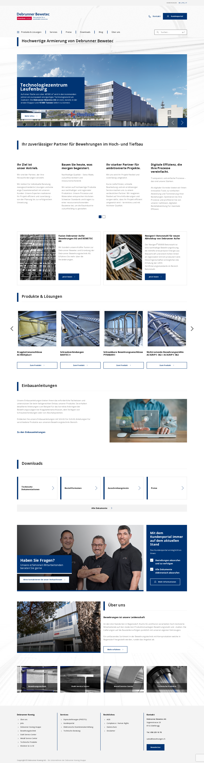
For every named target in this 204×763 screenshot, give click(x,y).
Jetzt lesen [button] (67, 277)
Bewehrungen (172, 3)
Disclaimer (111, 731)
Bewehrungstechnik (28, 731)
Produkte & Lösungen (31, 32)
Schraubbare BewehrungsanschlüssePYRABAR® (123, 353)
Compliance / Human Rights (118, 723)
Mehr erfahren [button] (113, 649)
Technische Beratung (72, 731)
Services (53, 32)
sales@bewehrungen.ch (156, 739)
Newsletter (156, 747)
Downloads (85, 32)
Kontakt (157, 16)
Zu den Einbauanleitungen (31, 432)
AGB (108, 719)
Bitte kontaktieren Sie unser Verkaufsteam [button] (42, 579)
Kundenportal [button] (177, 16)
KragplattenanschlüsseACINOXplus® (29, 353)
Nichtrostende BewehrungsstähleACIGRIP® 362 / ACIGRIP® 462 (165, 353)
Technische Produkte (28, 742)
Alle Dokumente (99, 508)
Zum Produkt (35, 365)
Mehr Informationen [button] (167, 582)
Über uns (116, 32)
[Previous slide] (173, 122)
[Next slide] (182, 122)
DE (180, 3)
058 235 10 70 (156, 732)
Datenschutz (112, 727)
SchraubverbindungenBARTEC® (72, 353)
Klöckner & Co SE (27, 746)
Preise (69, 32)
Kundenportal (69, 723)
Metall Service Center (28, 738)
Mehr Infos (29, 116)
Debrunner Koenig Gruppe (30, 727)
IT (186, 3)
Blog (101, 32)
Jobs (22, 723)
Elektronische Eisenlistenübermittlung (78, 727)
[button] (100, 216)
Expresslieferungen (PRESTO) (75, 719)
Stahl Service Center (28, 734)
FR (183, 3)
